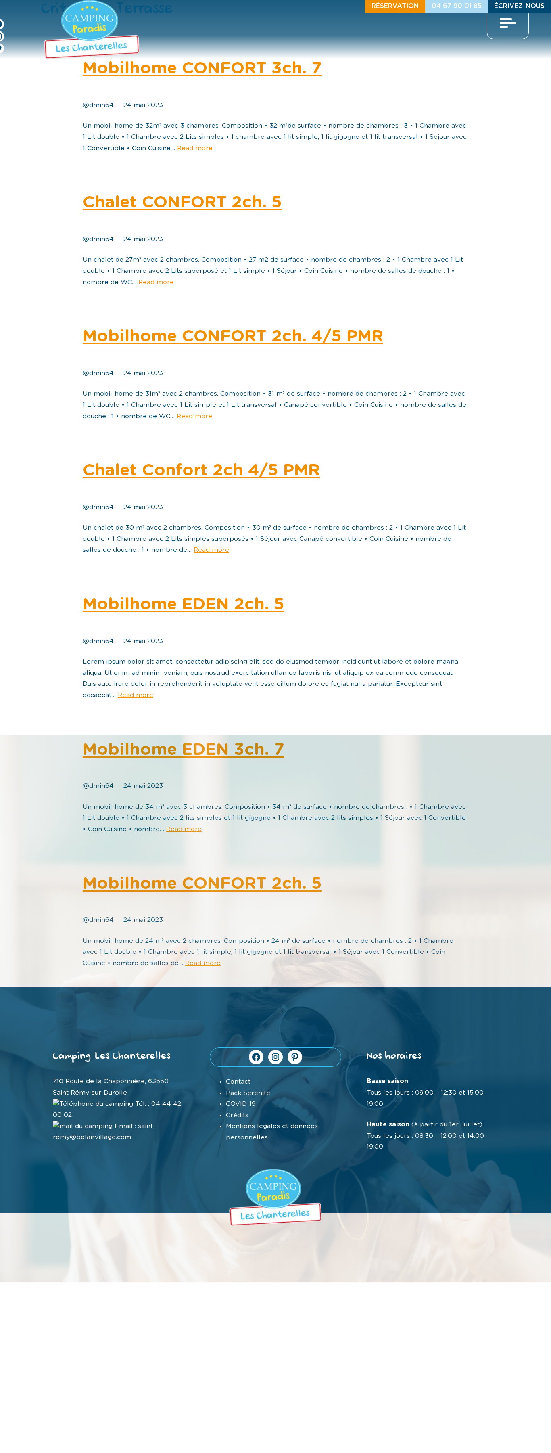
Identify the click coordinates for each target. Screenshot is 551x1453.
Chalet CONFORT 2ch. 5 (182, 202)
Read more (195, 148)
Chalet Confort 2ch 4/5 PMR (201, 470)
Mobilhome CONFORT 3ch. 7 (202, 68)
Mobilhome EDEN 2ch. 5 (183, 604)
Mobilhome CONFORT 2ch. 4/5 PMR (233, 336)
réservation (395, 6)
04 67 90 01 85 (457, 6)
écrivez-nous (519, 6)
